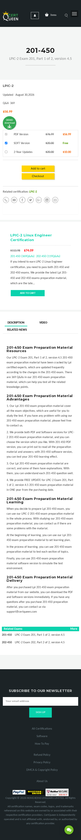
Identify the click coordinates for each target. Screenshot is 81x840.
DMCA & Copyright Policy (42, 770)
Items (53, 15)
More (73, 628)
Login (35, 15)
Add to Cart (28, 293)
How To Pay (42, 743)
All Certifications (42, 728)
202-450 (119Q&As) (48, 256)
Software (42, 736)
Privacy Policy (42, 762)
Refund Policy (42, 754)
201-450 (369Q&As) (22, 256)
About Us (42, 781)
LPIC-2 (8, 86)
